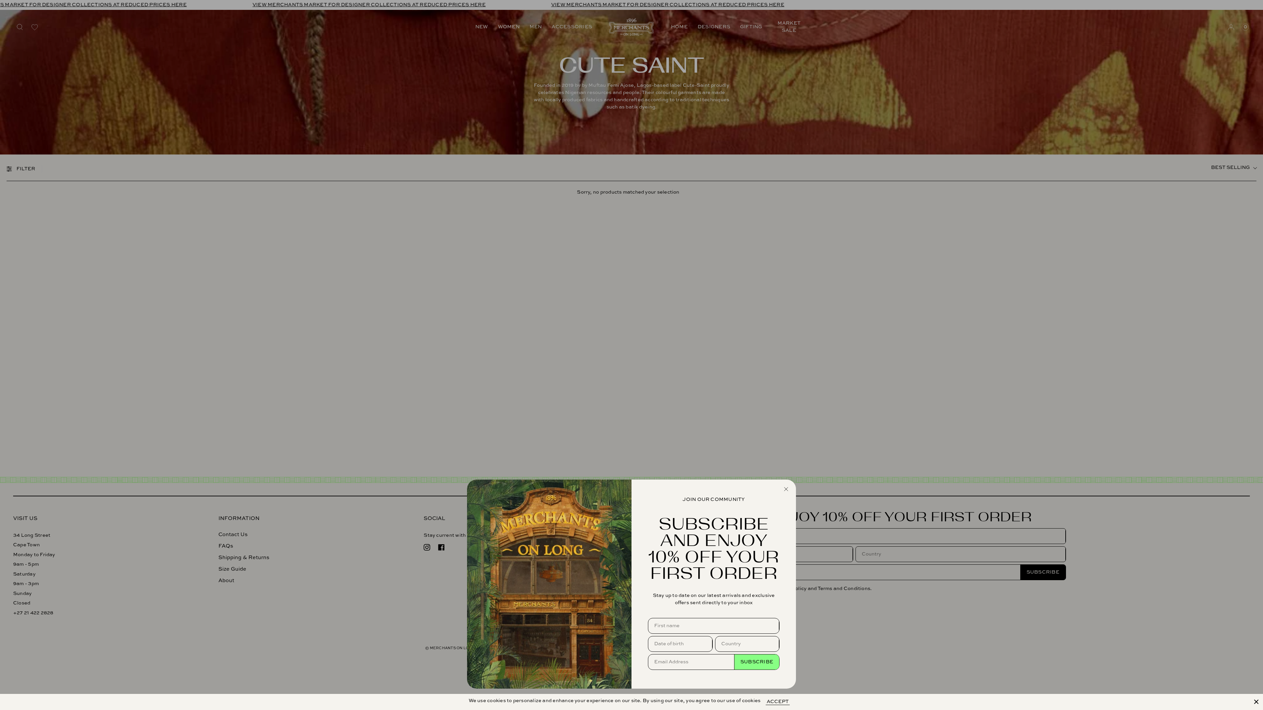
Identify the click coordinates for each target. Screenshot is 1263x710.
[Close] (1256, 701)
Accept (778, 701)
